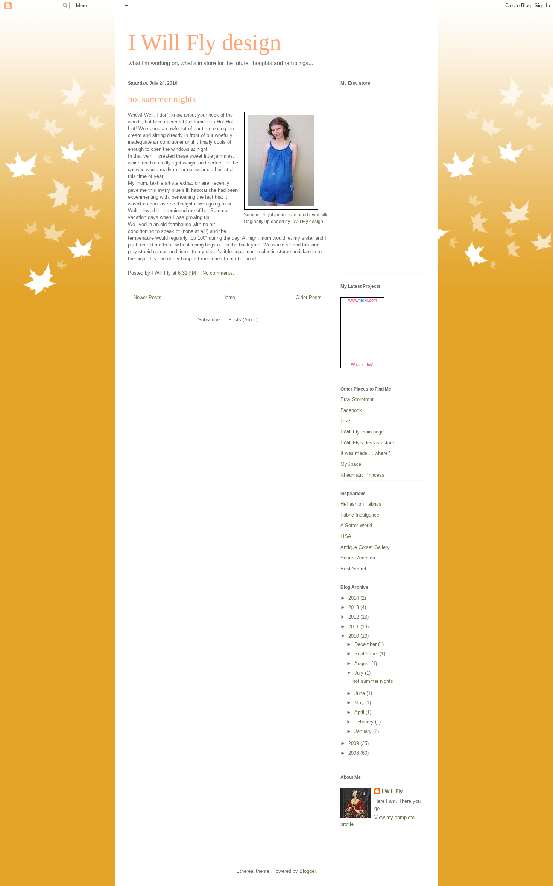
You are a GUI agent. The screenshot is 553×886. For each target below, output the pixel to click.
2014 (354, 598)
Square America (357, 558)
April (360, 712)
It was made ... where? (365, 453)
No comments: (219, 273)
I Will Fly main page (362, 432)
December (366, 644)
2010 (354, 636)
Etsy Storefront (357, 399)
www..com (362, 300)
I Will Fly (392, 791)
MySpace (350, 464)
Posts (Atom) (242, 319)
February (364, 722)
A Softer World (356, 525)
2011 (354, 626)
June (360, 693)
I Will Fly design (204, 42)
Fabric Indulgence (359, 515)
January (363, 731)
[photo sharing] (281, 208)
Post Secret (353, 568)
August (362, 663)
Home (228, 297)
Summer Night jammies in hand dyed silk (285, 214)
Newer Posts (147, 297)
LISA (345, 536)
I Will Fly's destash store (367, 442)
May (359, 702)
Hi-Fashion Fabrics (360, 504)
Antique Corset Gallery (365, 547)
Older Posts (309, 297)
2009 (354, 743)
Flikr (345, 421)
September (367, 654)
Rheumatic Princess (362, 475)
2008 (354, 753)
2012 (354, 617)
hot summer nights (162, 99)
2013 (354, 607)
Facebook (351, 410)
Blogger (307, 871)
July (359, 673)
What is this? (362, 364)
